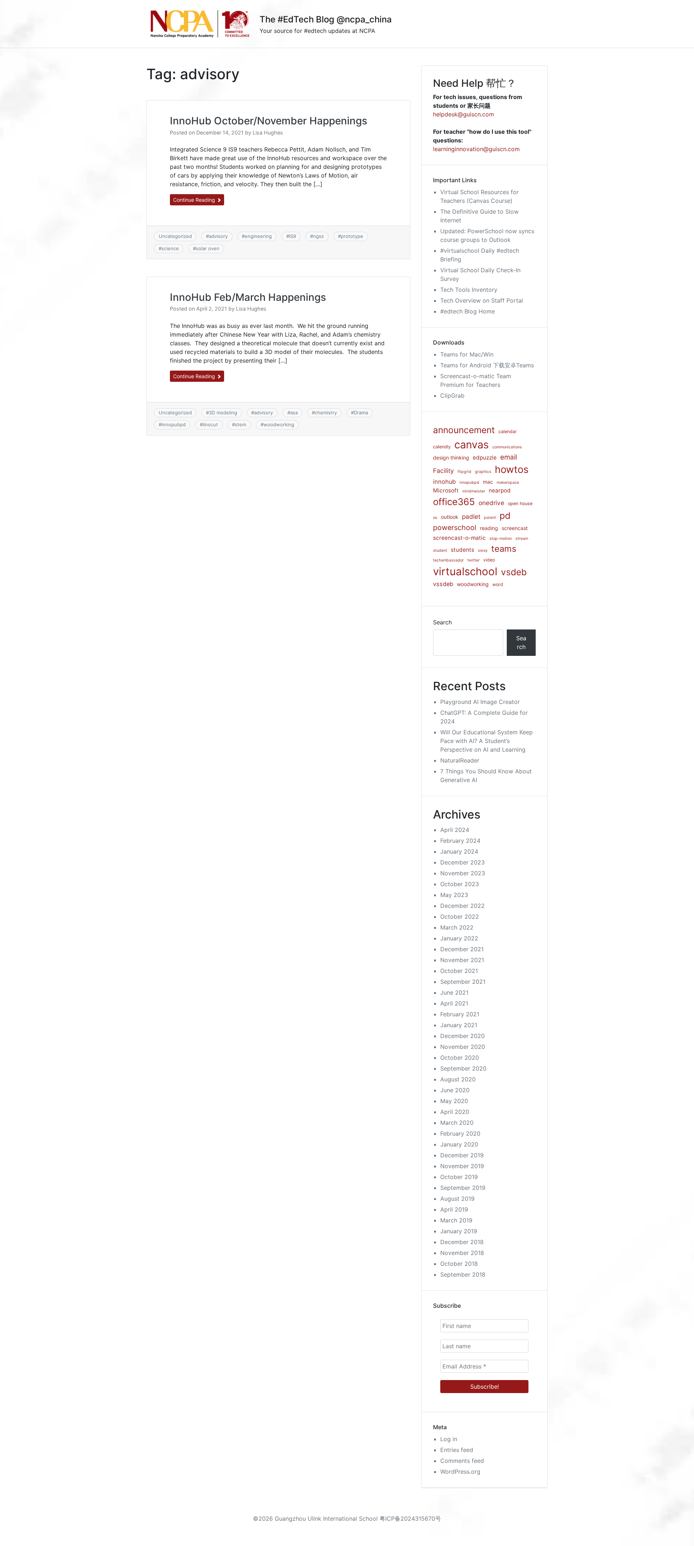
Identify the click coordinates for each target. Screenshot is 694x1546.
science (170, 248)
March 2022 (457, 927)
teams (503, 548)
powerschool (454, 527)
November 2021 (462, 960)
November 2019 (462, 1166)
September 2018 (462, 1274)
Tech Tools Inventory (468, 289)
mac (488, 482)
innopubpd (174, 424)
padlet (471, 516)
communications (507, 447)
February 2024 (460, 840)
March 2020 (457, 1122)
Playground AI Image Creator (480, 701)
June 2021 (454, 992)
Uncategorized (175, 236)
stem (240, 424)
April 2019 (454, 1209)
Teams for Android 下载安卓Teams (487, 365)
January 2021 (458, 1025)
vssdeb (443, 584)
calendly (442, 446)
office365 (454, 501)
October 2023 (459, 884)
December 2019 (462, 1155)
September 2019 (462, 1187)
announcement (464, 429)
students (462, 549)
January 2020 (459, 1144)
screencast (515, 528)
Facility (443, 470)
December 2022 (462, 905)
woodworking (279, 424)
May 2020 (454, 1101)
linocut (210, 424)
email (508, 457)
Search (442, 622)
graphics (483, 471)
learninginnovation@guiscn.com (476, 149)
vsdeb (514, 572)
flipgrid (464, 471)
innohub (444, 481)
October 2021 (459, 970)
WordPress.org (460, 1471)
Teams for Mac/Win (466, 354)
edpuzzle (485, 457)
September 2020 (463, 1068)
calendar (507, 431)
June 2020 (455, 1090)
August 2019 (457, 1198)
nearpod (500, 490)
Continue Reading (195, 200)
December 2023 (462, 862)
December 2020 (462, 1035)
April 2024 (454, 829)
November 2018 (462, 1252)
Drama (361, 412)
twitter (473, 560)
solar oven (207, 248)
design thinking (451, 457)
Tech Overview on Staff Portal (481, 300)
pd (505, 515)
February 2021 (459, 1014)
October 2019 (459, 1176)
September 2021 (462, 981)
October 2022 (459, 916)
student (440, 550)
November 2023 (462, 873)
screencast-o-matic (459, 537)
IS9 (292, 236)
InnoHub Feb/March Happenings (248, 297)
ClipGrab (452, 395)
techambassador (448, 560)
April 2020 (454, 1111)
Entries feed (456, 1449)
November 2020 (462, 1046)
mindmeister (473, 491)
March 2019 (456, 1220)
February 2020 (460, 1133)
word (497, 584)
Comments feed (462, 1460)
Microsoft (446, 490)
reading (489, 528)
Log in (448, 1439)
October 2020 (459, 1057)
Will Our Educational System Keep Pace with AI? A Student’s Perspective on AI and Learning (486, 741)
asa (294, 412)
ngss (318, 236)
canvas (471, 444)
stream (521, 538)
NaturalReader (459, 760)
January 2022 (459, 938)
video (489, 560)
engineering (258, 236)
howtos (511, 469)
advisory (218, 236)
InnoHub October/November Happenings (268, 121)
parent (490, 517)
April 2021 (454, 1003)
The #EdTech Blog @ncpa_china (326, 19)
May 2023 (454, 894)
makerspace (508, 482)
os (435, 517)
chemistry (326, 412)
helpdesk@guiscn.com (463, 114)
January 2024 (459, 851)
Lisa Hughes (268, 132)
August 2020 (458, 1079)
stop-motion (500, 538)
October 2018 (459, 1263)
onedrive (491, 503)
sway (483, 550)
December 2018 (462, 1242)
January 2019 (458, 1231)
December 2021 (462, 949)
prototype (352, 236)
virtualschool (465, 571)
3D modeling (223, 412)
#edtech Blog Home (467, 311)
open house (520, 503)
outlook (449, 517)
